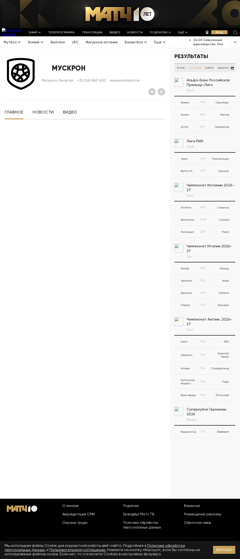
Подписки (131, 506)
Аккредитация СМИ (78, 514)
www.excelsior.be (124, 80)
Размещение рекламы (202, 514)
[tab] (14, 112)
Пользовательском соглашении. (77, 550)
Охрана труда (74, 523)
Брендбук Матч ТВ (138, 514)
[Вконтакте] (152, 91)
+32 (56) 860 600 (91, 80)
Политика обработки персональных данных (142, 525)
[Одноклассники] (161, 91)
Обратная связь (197, 523)
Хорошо (224, 550)
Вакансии (192, 506)
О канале (70, 506)
